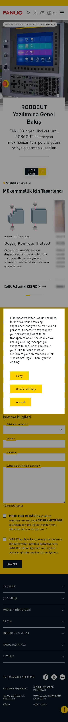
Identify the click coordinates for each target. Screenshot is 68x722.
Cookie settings (26, 389)
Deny (19, 376)
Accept (20, 402)
